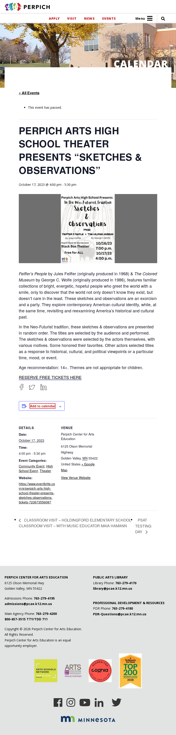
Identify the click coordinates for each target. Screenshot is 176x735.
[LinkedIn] (43, 387)
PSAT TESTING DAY (143, 525)
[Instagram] (70, 701)
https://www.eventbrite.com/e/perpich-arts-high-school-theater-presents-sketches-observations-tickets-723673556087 (37, 492)
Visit (72, 18)
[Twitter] (32, 387)
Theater (45, 470)
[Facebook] (21, 387)
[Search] (161, 18)
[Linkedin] (99, 701)
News (89, 18)
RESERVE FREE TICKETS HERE (50, 377)
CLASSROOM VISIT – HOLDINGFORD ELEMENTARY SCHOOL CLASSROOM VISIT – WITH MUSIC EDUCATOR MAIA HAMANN (75, 522)
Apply (54, 18)
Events (109, 18)
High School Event (36, 468)
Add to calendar (42, 406)
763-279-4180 (122, 608)
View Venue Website (76, 477)
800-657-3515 (15, 619)
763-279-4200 (46, 613)
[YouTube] (85, 701)
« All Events (29, 92)
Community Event (31, 466)
